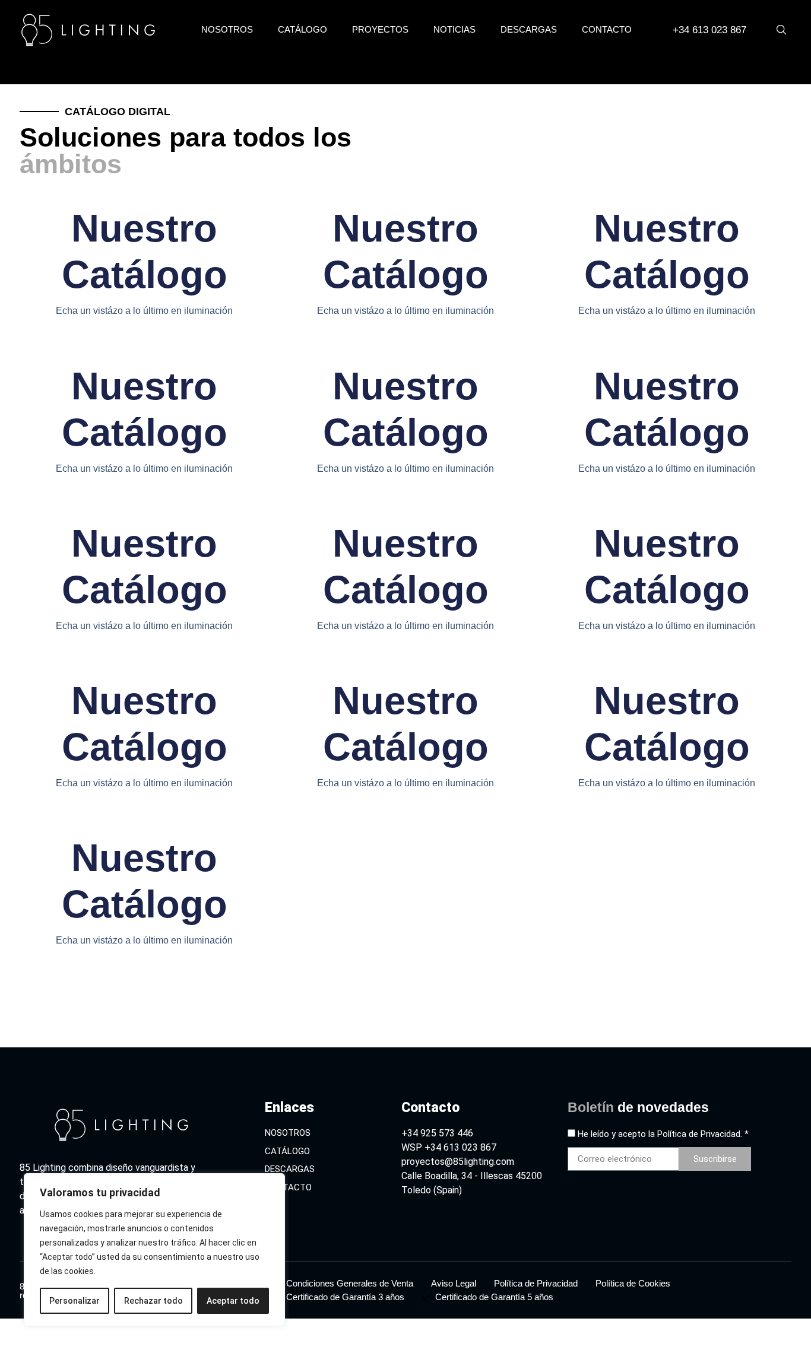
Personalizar (74, 1300)
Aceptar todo (233, 1300)
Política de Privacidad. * (703, 1134)
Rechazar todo (153, 1300)
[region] (154, 1249)
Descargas (528, 29)
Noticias (454, 29)
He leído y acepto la (663, 1134)
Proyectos (380, 29)
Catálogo (302, 29)
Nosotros (227, 29)
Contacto (607, 29)
